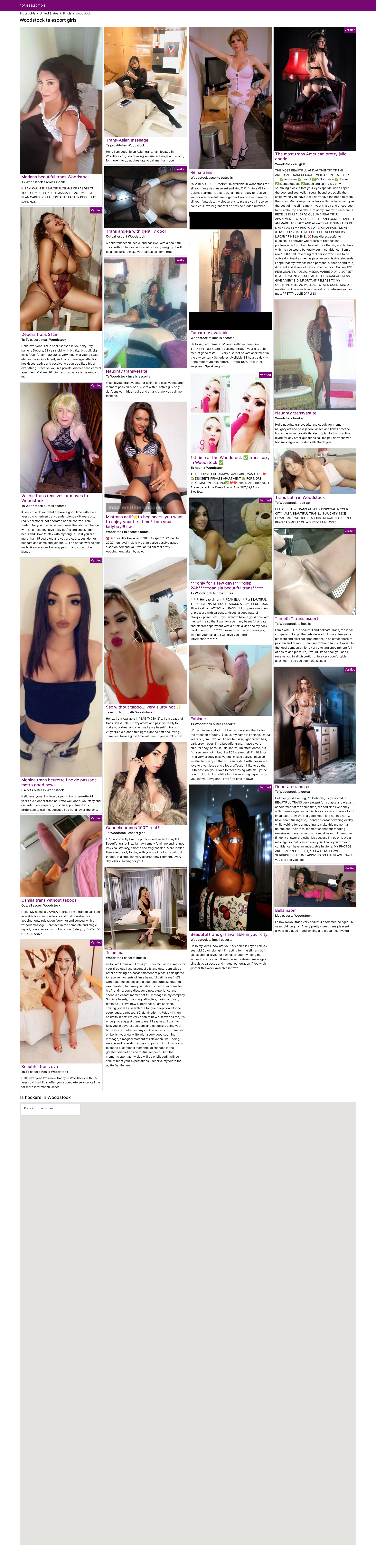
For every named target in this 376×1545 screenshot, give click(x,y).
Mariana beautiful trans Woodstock (55, 176)
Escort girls (27, 13)
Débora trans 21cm (39, 334)
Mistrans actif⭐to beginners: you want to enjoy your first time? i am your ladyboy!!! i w (144, 521)
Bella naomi (286, 910)
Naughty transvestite (126, 371)
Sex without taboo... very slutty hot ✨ (143, 707)
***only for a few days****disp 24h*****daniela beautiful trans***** (227, 585)
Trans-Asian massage (127, 140)
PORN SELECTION (32, 5)
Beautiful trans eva (39, 1066)
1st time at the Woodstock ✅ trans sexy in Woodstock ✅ (230, 460)
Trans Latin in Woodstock (300, 497)
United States (49, 13)
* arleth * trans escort (296, 618)
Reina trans (201, 172)
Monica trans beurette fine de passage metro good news (59, 782)
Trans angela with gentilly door (136, 231)
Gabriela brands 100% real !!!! (134, 827)
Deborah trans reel (293, 786)
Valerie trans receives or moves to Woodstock (54, 498)
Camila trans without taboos (49, 900)
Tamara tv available (210, 332)
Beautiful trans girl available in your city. (229, 934)
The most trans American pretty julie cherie (310, 156)
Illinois (66, 13)
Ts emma (114, 952)
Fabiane (198, 718)
